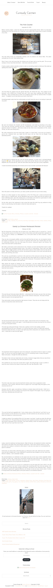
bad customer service (14, 480)
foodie (41, 220)
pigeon (16, 481)
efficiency (41, 480)
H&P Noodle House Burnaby (9, 531)
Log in (46, 585)
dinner (36, 480)
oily (13, 481)
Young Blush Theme (20, 585)
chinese (9, 479)
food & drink (10, 219)
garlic (10, 481)
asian (7, 480)
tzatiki (6, 222)
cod (6, 220)
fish (17, 220)
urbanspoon (42, 481)
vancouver (48, 481)
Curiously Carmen (26, 13)
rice (19, 481)
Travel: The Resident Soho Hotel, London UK (13, 537)
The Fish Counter (26, 25)
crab (9, 220)
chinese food (29, 480)
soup (3, 222)
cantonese (22, 480)
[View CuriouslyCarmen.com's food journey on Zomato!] (26, 567)
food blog (25, 220)
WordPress (41, 585)
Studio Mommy (26, 584)
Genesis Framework (32, 585)
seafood (16, 219)
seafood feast (33, 481)
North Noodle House (7, 541)
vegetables (4, 483)
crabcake (13, 220)
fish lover (20, 220)
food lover (37, 220)
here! (28, 517)
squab (38, 481)
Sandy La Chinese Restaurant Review (26, 226)
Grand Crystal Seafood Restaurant (10, 544)
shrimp (49, 220)
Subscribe (26, 559)
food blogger (31, 220)
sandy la (23, 481)
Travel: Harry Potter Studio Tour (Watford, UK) (13, 534)
